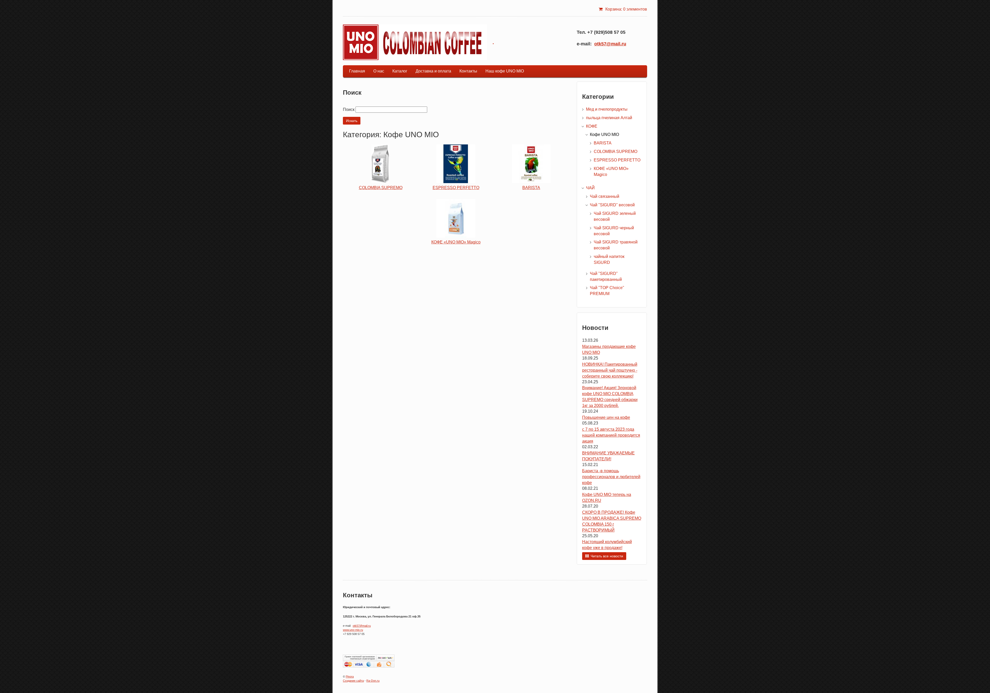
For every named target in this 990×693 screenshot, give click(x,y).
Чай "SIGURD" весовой (612, 205)
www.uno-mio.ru (353, 629)
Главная (357, 71)
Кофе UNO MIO (604, 134)
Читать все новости (607, 556)
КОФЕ (591, 126)
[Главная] (415, 42)
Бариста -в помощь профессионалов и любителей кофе (611, 477)
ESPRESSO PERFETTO (456, 187)
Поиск (348, 109)
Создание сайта (353, 680)
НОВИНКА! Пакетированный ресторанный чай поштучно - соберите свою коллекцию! (609, 370)
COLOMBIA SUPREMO (380, 187)
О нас (378, 71)
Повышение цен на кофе (606, 417)
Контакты (468, 71)
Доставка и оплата (433, 71)
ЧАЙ (590, 188)
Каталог (399, 71)
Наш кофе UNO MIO (504, 71)
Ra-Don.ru (373, 680)
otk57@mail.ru (610, 43)
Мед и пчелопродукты (607, 109)
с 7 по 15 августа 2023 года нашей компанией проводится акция (611, 435)
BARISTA (531, 187)
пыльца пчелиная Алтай (609, 118)
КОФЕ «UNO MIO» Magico (456, 242)
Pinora (350, 676)
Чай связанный (604, 196)
